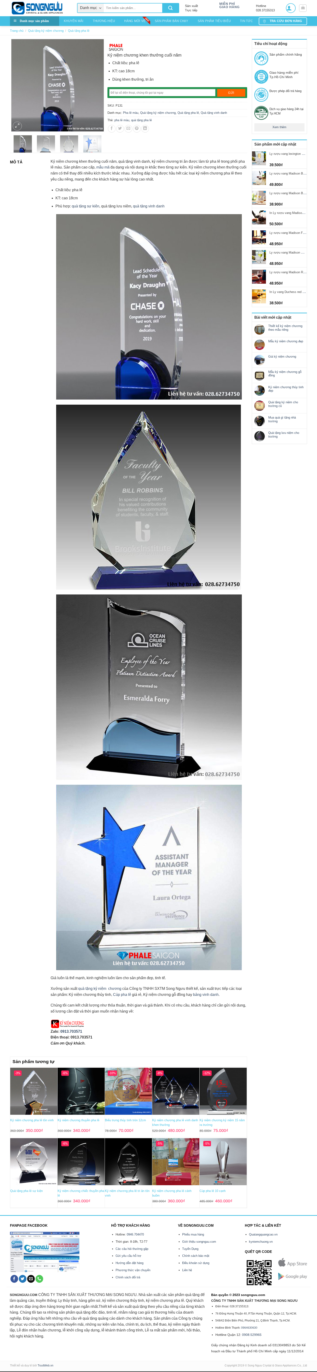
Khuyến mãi (74, 21)
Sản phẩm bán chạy (171, 21)
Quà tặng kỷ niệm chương (46, 30)
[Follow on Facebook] (14, 1279)
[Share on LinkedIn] (145, 129)
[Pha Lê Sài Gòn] (116, 47)
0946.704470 (135, 1234)
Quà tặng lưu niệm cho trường (283, 434)
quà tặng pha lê (141, 120)
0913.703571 (71, 1031)
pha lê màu (121, 120)
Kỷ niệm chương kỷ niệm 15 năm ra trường (222, 1122)
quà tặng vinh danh (149, 206)
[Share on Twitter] (120, 129)
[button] (291, 8)
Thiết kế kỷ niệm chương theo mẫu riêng (285, 327)
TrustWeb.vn (45, 1365)
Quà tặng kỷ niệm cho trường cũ (283, 404)
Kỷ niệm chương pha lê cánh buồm (171, 1193)
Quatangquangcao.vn (263, 1234)
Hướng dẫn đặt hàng (129, 1263)
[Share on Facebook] (112, 129)
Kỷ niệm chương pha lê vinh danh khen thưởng (175, 1122)
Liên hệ (187, 1270)
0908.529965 (252, 1335)
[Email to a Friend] (128, 129)
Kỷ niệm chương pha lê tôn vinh (32, 1120)
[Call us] (39, 1279)
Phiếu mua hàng (193, 1234)
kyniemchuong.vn (261, 1241)
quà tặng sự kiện (85, 206)
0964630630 (249, 1327)
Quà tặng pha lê (78, 30)
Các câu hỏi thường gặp (132, 1249)
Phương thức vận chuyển (133, 1270)
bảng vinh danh (206, 995)
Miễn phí (227, 4)
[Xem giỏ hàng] (303, 8)
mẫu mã (103, 167)
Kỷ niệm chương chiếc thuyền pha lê (81, 1193)
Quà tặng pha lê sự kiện (26, 1191)
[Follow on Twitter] (22, 1279)
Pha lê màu (130, 112)
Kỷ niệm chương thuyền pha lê (78, 1120)
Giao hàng (229, 7)
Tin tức (246, 21)
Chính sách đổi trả (128, 1277)
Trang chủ (16, 30)
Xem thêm (279, 127)
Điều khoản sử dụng (195, 1263)
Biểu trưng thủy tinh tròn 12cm (125, 1120)
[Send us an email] (31, 1279)
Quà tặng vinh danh (214, 112)
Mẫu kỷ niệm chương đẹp (285, 341)
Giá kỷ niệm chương (282, 356)
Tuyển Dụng (190, 1249)
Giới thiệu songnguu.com (199, 1241)
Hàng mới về (135, 21)
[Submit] (170, 8)
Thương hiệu (104, 21)
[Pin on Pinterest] (137, 129)
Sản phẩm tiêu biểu (214, 21)
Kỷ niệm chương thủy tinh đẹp (286, 389)
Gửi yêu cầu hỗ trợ (128, 1256)
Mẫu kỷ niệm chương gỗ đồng (284, 373)
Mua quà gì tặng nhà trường (282, 419)
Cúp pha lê (122, 995)
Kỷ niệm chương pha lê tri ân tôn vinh (127, 1193)
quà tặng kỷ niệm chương (99, 989)
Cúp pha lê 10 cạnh (213, 1191)
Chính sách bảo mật (195, 1256)
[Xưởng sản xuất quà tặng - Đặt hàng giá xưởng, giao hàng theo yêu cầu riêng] (40, 8)
